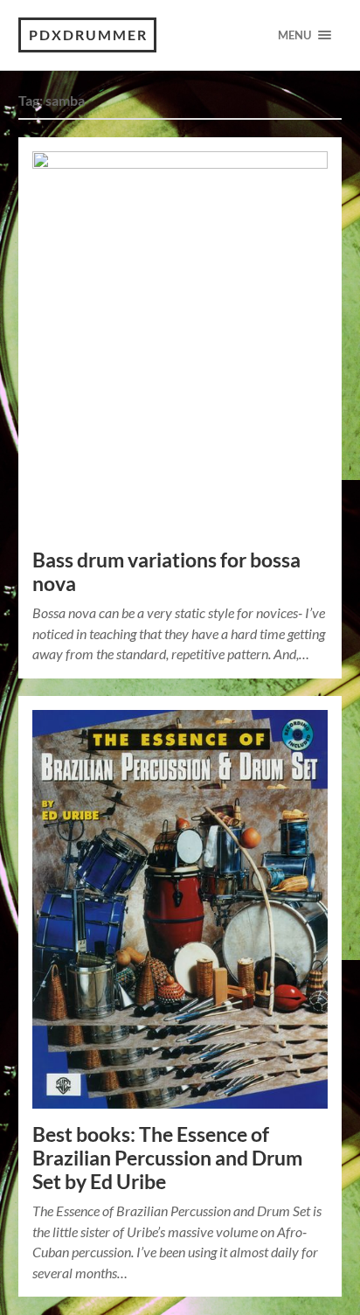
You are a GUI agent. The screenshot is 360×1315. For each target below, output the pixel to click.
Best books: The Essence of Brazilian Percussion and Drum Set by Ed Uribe (167, 1158)
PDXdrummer (88, 34)
